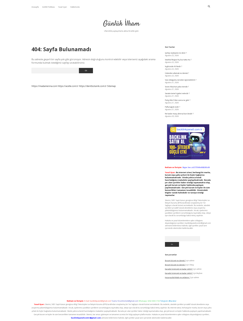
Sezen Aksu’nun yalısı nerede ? (177, 86)
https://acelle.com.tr (68, 86)
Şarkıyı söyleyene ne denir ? (176, 53)
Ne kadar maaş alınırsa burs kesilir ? (179, 113)
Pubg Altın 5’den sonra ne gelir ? (177, 100)
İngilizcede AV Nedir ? (173, 66)
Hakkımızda (75, 7)
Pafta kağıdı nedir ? (172, 107)
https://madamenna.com (44, 86)
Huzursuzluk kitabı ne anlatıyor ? (177, 277)
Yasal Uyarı (62, 7)
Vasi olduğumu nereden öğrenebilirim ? (180, 80)
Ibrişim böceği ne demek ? (175, 260)
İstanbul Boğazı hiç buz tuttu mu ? (178, 59)
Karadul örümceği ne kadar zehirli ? (179, 269)
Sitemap (111, 86)
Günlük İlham (121, 24)
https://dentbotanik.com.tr (93, 86)
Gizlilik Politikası (48, 7)
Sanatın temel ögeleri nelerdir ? (177, 93)
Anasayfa (35, 7)
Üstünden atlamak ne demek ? (177, 73)
